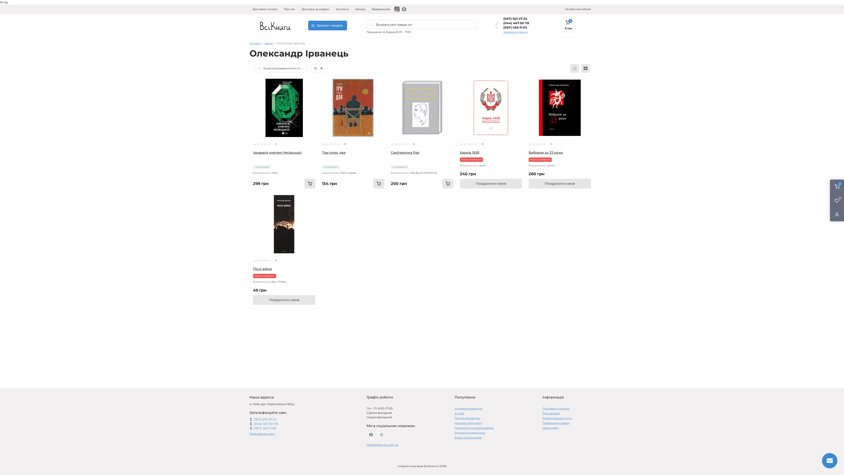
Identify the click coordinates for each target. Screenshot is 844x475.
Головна (255, 43)
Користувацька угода (557, 418)
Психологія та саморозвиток (474, 427)
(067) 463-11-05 (515, 27)
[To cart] (309, 183)
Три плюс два (334, 152)
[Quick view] (312, 82)
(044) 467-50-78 (516, 23)
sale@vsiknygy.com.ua (382, 444)
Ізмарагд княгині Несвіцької (277, 152)
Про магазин (551, 413)
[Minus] (333, 198)
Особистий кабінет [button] (578, 9)
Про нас (289, 9)
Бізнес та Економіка (468, 437)
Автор (269, 43)
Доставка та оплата (555, 408)
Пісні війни (262, 269)
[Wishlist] (312, 90)
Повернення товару (556, 423)
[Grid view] (585, 68)
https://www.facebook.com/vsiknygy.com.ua (371, 434)
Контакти (342, 9)
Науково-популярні (468, 423)
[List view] (574, 68)
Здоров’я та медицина (470, 432)
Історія (459, 413)
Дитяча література (467, 418)
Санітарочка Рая (405, 152)
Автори (360, 9)
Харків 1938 (469, 152)
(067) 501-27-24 (515, 19)
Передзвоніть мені (262, 433)
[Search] (371, 24)
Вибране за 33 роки (546, 152)
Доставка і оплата (265, 9)
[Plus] (373, 198)
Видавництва (381, 9)
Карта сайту (550, 427)
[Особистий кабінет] (837, 214)
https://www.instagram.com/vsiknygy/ (381, 434)
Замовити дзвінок (515, 32)
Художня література (468, 408)
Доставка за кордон (315, 9)
